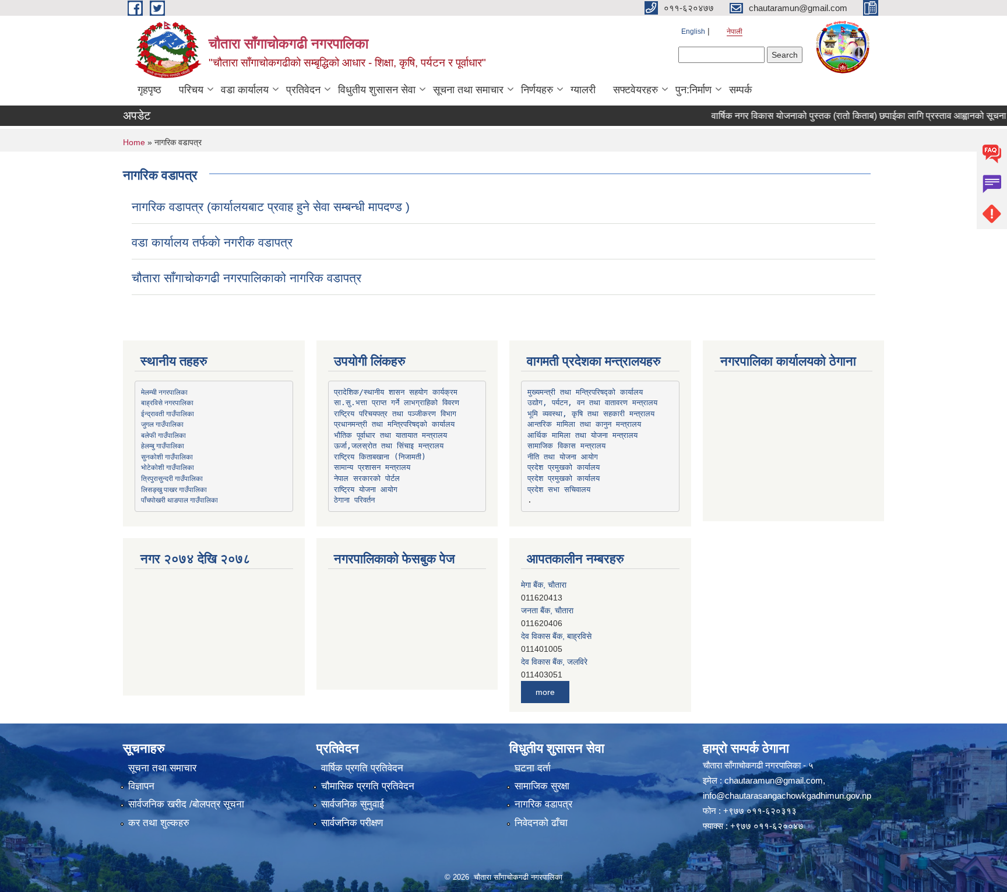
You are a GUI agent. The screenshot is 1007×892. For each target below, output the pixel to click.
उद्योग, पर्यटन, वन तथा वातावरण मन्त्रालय (592, 402)
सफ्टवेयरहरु (635, 90)
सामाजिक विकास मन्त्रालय (566, 445)
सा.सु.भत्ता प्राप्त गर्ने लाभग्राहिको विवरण (396, 402)
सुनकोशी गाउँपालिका (167, 456)
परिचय (191, 90)
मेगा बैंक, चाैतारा (543, 584)
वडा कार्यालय (245, 90)
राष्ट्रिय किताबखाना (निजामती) (380, 456)
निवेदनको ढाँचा (541, 822)
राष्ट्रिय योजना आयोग (365, 489)
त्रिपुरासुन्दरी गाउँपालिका (172, 478)
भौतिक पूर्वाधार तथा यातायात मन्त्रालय (390, 435)
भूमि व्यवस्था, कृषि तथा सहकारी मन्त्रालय (590, 413)
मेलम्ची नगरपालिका (164, 391)
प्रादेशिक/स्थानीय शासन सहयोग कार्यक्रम (395, 392)
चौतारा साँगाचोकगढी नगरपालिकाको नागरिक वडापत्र (246, 278)
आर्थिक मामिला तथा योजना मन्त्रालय (582, 435)
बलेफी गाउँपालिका (163, 435)
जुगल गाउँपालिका (162, 424)
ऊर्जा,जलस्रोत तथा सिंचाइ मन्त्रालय (388, 445)
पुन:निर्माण (693, 90)
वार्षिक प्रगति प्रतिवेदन (362, 768)
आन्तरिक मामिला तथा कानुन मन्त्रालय (584, 424)
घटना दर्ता (533, 768)
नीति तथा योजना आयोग (562, 456)
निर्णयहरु (537, 90)
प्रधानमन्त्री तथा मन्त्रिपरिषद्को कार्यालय (394, 424)
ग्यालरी (583, 90)
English (693, 31)
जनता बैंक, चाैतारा (547, 610)
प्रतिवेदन (303, 90)
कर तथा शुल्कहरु (158, 822)
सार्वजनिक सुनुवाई (352, 804)
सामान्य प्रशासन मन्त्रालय (372, 467)
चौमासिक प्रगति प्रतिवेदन (367, 786)
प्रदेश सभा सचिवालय (558, 489)
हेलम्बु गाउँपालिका (162, 445)
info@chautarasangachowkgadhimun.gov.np (787, 795)
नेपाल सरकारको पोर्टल (367, 478)
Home (134, 142)
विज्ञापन (141, 786)
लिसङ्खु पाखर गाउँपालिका (174, 489)
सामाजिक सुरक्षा (542, 786)
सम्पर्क (740, 90)
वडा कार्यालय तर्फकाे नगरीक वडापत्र (212, 242)
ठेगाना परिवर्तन (354, 500)
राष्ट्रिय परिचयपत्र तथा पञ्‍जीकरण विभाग (395, 413)
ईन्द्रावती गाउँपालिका (167, 413)
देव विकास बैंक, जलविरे (554, 661)
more (545, 692)
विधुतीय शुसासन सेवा (377, 90)
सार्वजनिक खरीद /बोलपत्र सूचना (186, 804)
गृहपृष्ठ (149, 90)
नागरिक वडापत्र (543, 804)
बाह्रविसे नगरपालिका (167, 402)
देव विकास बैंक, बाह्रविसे (556, 636)
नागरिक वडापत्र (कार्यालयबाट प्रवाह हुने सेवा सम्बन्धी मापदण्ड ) (271, 206)
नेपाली (734, 31)
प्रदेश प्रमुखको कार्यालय (563, 467)
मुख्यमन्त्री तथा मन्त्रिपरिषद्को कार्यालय (585, 392)
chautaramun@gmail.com (773, 780)
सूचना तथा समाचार (468, 90)
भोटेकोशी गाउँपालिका (167, 467)
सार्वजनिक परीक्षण (352, 822)
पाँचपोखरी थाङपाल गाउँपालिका (179, 499)
